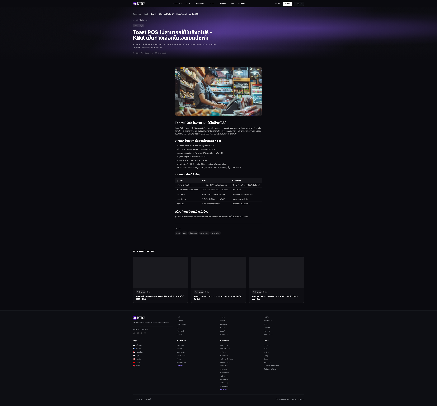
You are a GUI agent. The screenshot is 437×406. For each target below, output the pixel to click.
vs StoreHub (224, 372)
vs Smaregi (224, 383)
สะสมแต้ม (267, 327)
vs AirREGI (224, 379)
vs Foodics (224, 345)
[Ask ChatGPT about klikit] (134, 333)
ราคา (232, 4)
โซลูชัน (188, 4)
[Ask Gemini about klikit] (141, 333)
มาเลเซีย (137, 359)
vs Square (224, 355)
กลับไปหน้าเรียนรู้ (142, 20)
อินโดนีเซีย (137, 345)
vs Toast (223, 352)
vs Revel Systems (226, 359)
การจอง (222, 327)
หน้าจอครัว (180, 334)
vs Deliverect (225, 386)
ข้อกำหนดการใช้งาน (270, 369)
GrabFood (180, 345)
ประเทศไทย (138, 352)
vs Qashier (224, 366)
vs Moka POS (225, 362)
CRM (266, 324)
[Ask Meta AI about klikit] (145, 333)
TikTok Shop (268, 334)
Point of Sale (181, 324)
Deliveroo (180, 359)
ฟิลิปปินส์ (137, 349)
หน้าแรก (138, 14)
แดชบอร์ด (180, 321)
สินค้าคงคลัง (181, 331)
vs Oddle (223, 369)
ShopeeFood (181, 362)
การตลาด (267, 331)
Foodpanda (181, 352)
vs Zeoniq (223, 376)
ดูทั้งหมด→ (180, 366)
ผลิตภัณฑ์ (176, 4)
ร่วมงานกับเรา (268, 362)
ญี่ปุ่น (136, 355)
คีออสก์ (222, 331)
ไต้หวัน (136, 362)
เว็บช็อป (222, 321)
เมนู (178, 327)
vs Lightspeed (225, 349)
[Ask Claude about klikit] (138, 333)
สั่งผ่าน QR (223, 324)
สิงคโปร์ (137, 366)
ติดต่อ (266, 359)
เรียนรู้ (212, 4)
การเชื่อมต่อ (200, 4)
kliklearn (223, 4)
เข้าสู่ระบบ (299, 4)
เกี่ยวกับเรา (241, 4)
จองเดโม (287, 4)
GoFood (179, 349)
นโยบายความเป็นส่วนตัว (271, 366)
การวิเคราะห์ (268, 321)
